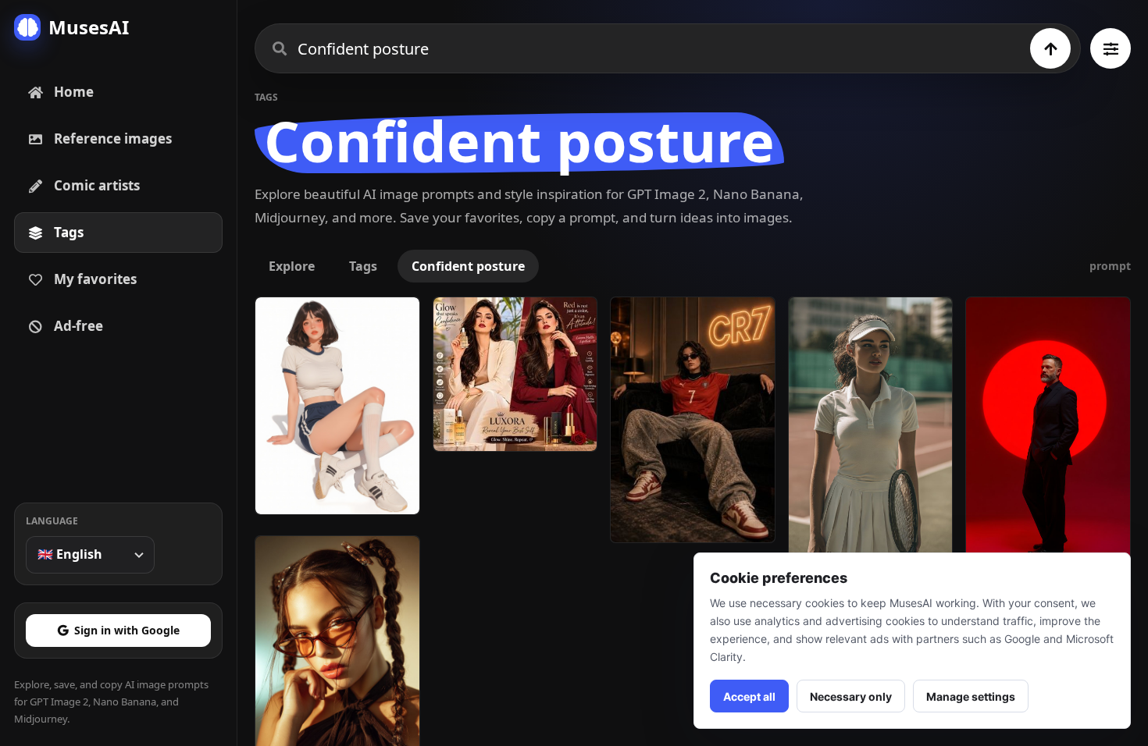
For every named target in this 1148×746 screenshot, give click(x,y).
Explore (292, 266)
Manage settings (970, 696)
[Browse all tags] (1110, 48)
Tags (363, 266)
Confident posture (468, 266)
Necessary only (851, 696)
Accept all (749, 696)
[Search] (1050, 48)
